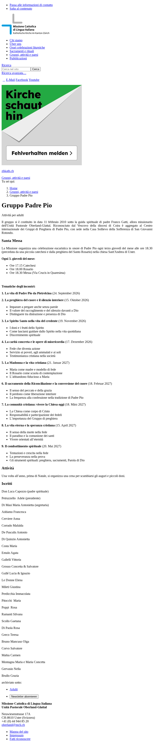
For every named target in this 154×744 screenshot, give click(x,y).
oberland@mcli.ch (13, 725)
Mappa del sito (19, 731)
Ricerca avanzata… (14, 73)
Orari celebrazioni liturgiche (27, 47)
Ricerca (6, 65)
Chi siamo (16, 40)
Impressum (16, 735)
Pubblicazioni (18, 58)
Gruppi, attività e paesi (24, 54)
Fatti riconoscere (20, 739)
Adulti (14, 689)
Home (13, 188)
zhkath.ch (8, 171)
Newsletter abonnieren (24, 696)
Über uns (15, 44)
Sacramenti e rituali (22, 51)
